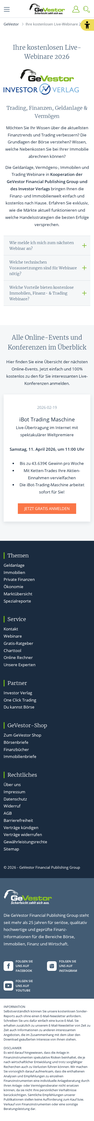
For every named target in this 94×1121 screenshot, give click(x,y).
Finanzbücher (16, 749)
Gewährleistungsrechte (25, 841)
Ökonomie (13, 586)
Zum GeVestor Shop (22, 735)
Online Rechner (18, 657)
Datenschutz (15, 799)
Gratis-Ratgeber (18, 643)
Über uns (12, 784)
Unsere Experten (19, 664)
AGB (8, 813)
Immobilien (14, 572)
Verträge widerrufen (23, 834)
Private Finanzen (19, 579)
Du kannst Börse (19, 707)
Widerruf (12, 806)
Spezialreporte (17, 601)
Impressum (14, 792)
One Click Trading (20, 700)
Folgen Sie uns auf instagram (68, 966)
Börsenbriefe (16, 742)
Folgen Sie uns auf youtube (24, 985)
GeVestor (11, 24)
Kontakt (11, 629)
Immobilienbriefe (20, 756)
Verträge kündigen (21, 827)
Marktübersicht (18, 594)
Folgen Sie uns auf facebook (24, 966)
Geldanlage (14, 565)
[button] (87, 25)
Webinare (13, 636)
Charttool (12, 650)
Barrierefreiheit (18, 820)
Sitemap (11, 849)
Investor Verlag (18, 693)
